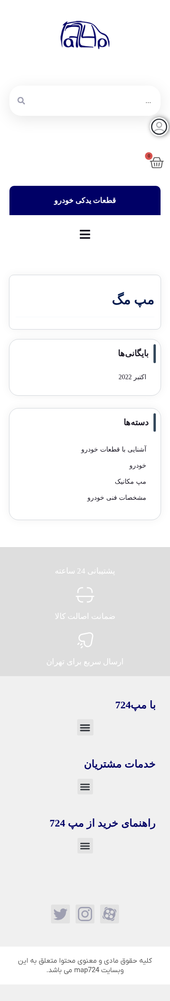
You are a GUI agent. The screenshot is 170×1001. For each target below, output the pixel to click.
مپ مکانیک (130, 481)
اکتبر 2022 (132, 377)
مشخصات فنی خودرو (116, 497)
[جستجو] (21, 101)
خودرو (137, 465)
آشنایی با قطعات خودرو (113, 449)
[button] (85, 727)
